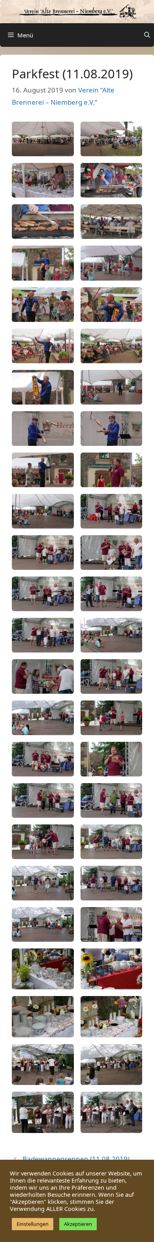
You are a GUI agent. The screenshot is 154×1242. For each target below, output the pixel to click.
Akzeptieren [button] (78, 1223)
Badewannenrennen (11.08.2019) (76, 1158)
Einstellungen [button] (33, 1223)
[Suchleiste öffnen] (147, 35)
